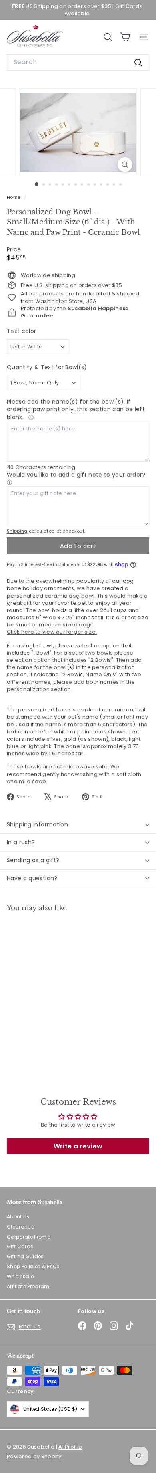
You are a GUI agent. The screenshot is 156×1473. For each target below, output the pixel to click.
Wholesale (20, 1276)
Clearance (20, 1226)
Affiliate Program (28, 1286)
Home (14, 197)
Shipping (17, 531)
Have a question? (32, 878)
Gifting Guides (25, 1256)
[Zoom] (124, 164)
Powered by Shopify (34, 1456)
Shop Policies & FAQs (33, 1266)
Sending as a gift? (33, 860)
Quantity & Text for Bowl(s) (47, 367)
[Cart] (125, 37)
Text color (21, 331)
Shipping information (37, 824)
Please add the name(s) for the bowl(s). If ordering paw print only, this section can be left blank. (76, 409)
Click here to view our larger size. (52, 632)
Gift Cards (20, 1246)
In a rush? (21, 842)
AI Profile (70, 1447)
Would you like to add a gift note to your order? (76, 475)
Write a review (78, 1146)
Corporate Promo (28, 1236)
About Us (18, 1216)
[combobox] (78, 62)
